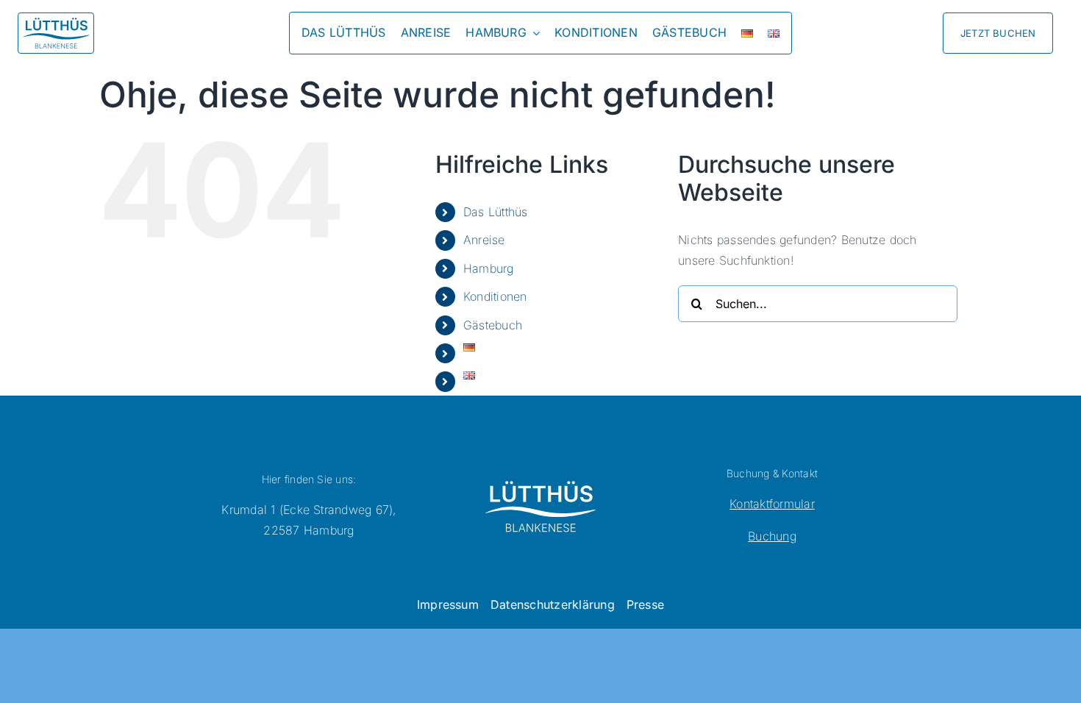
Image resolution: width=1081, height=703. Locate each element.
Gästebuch (492, 325)
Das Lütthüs (495, 211)
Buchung (772, 536)
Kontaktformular (772, 503)
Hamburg (488, 268)
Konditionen (495, 296)
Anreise (484, 239)
